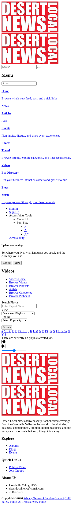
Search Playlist (10, 302)
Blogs (12, 449)
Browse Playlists (19, 285)
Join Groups (16, 470)
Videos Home (17, 279)
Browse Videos (18, 282)
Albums (14, 445)
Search (7, 327)
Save (17, 262)
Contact (59, 498)
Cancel (7, 262)
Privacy (28, 498)
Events (13, 452)
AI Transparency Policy (32, 501)
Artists (13, 289)
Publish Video (17, 467)
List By (6, 316)
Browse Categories (20, 292)
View (5, 309)
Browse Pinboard (19, 296)
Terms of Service (43, 498)
